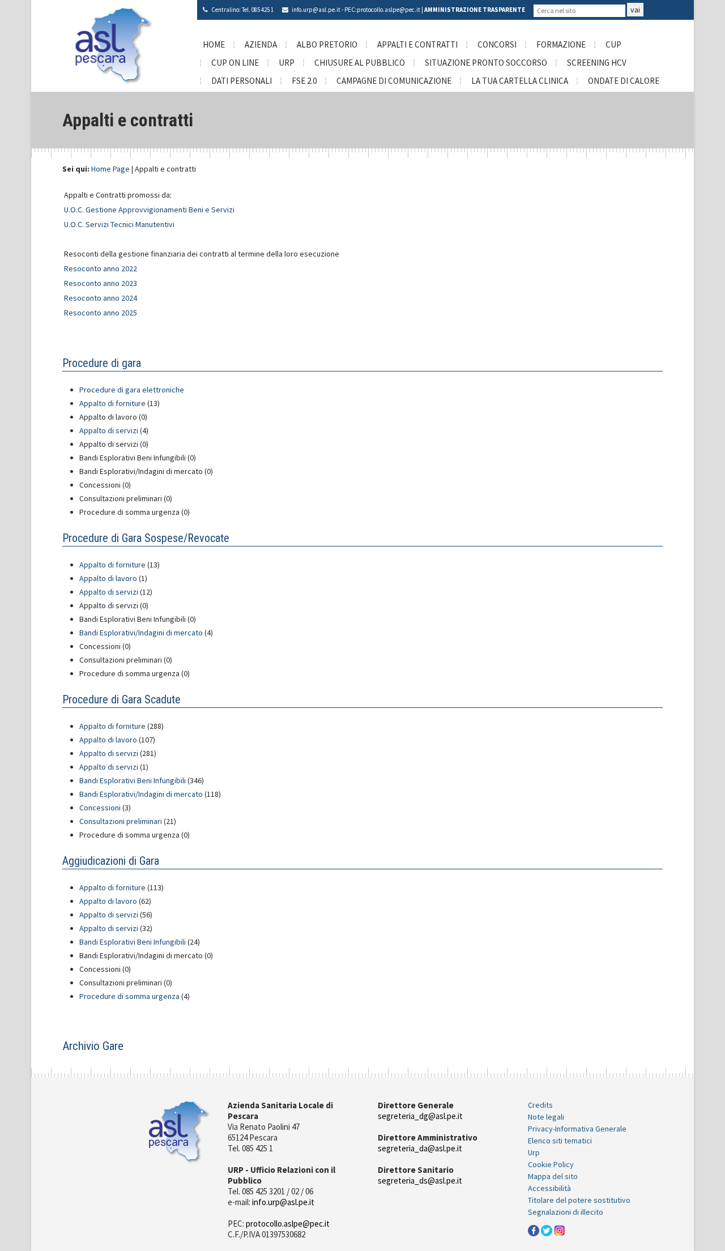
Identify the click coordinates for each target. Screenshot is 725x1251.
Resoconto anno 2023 (100, 283)
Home (214, 44)
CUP (613, 44)
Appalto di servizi (109, 430)
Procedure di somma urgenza (130, 996)
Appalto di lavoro (109, 578)
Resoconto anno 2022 (100, 268)
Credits (540, 1105)
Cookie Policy (551, 1164)
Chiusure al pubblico (359, 62)
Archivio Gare (92, 1046)
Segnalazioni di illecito (565, 1212)
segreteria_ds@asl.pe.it (420, 1180)
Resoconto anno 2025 (100, 313)
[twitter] (546, 1229)
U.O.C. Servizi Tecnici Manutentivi (119, 224)
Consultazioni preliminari (121, 821)
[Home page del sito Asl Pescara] (114, 45)
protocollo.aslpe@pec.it (388, 10)
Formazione (561, 44)
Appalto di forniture (113, 403)
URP (287, 62)
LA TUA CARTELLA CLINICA (519, 80)
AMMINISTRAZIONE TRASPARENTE (474, 10)
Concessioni (100, 807)
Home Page (110, 169)
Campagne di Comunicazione (393, 80)
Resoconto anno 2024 (100, 298)
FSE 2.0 (304, 80)
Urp (534, 1152)
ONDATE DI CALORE (623, 80)
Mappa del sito (553, 1176)
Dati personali (241, 80)
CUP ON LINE (235, 62)
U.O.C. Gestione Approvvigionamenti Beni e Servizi (149, 209)
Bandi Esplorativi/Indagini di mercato (141, 632)
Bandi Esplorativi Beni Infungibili (133, 780)
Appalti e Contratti (417, 44)
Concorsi (497, 44)
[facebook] (533, 1229)
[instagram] (559, 1229)
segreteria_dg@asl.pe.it (420, 1116)
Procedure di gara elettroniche (131, 390)
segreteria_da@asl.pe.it (420, 1148)
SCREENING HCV (596, 62)
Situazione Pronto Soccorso (486, 62)
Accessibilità (549, 1188)
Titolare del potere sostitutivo (579, 1200)
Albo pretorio (327, 44)
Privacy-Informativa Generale (577, 1129)
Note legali (546, 1117)
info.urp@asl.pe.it (316, 10)
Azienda (261, 44)
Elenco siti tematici (560, 1140)
